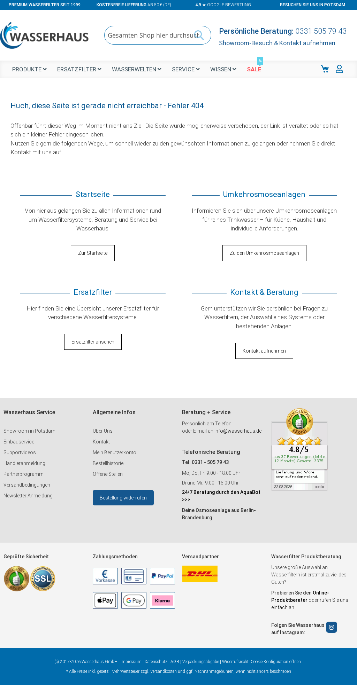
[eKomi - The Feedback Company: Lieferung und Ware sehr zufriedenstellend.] (299, 489)
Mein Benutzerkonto (114, 452)
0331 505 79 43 (321, 31)
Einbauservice (18, 441)
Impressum (131, 661)
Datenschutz (156, 661)
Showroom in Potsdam (29, 431)
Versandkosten (163, 671)
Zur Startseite (92, 253)
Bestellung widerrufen (123, 498)
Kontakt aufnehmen (264, 351)
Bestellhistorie (108, 463)
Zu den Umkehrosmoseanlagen (264, 253)
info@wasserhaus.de (237, 431)
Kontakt (101, 441)
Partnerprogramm (23, 474)
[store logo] (44, 35)
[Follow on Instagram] (331, 627)
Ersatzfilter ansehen (92, 342)
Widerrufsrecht (235, 661)
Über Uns (103, 431)
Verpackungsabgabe (200, 661)
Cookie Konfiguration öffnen (276, 661)
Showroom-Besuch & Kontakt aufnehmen (277, 43)
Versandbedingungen (26, 485)
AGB (174, 661)
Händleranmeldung (24, 463)
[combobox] (157, 35)
